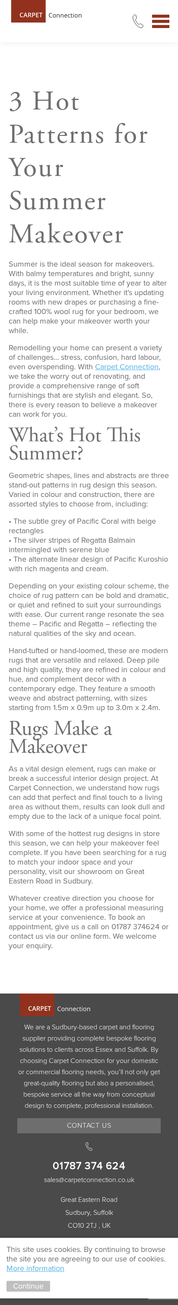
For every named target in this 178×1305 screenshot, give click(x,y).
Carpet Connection (47, 11)
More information (35, 1268)
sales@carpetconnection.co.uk (89, 1180)
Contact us (89, 1125)
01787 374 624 (89, 1166)
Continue (28, 1286)
